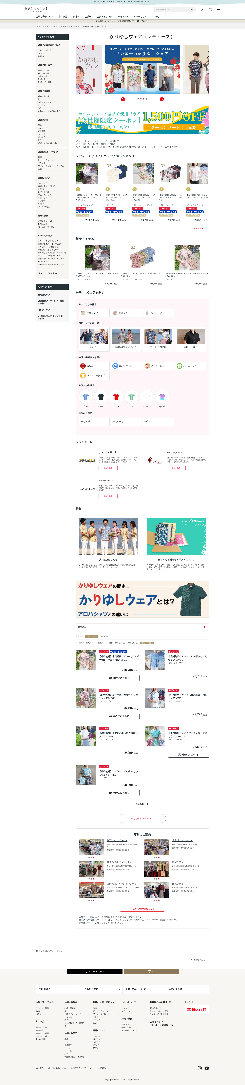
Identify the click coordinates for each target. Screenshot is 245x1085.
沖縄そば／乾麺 (42, 1033)
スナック (68, 1048)
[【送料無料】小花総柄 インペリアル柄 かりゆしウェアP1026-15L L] (86, 660)
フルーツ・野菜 (42, 1008)
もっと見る (198, 228)
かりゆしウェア (129, 1002)
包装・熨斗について (135, 989)
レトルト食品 (41, 1036)
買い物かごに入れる (119, 678)
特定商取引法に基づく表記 (82, 1068)
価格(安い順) (120, 643)
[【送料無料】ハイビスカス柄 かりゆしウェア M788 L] (155, 698)
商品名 (100, 643)
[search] (193, 9)
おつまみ (68, 1051)
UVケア (96, 1045)
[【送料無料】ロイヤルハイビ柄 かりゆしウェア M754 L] (86, 775)
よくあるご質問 (90, 989)
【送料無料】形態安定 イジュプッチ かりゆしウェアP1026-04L (170, 197)
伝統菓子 (68, 1045)
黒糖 (66, 1039)
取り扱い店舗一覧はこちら (142, 909)
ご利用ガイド (45, 989)
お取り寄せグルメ (44, 1002)
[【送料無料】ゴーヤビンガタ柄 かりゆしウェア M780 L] (86, 698)
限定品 (96, 1048)
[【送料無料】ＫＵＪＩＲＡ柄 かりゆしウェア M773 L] (155, 660)
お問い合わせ (175, 989)
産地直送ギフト (156, 1008)
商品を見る (108, 468)
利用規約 (102, 1068)
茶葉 (95, 1023)
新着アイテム (85, 238)
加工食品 (40, 1021)
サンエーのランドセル (159, 1014)
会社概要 (39, 1068)
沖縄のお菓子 (71, 1033)
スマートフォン (96, 971)
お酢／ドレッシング (73, 1014)
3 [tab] (143, 99)
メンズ (124, 1008)
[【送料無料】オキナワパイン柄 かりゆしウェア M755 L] (155, 736)
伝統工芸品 (126, 1027)
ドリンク (96, 1020)
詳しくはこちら (144, 21)
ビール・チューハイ (101, 1011)
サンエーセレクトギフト (160, 1011)
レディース (126, 1011)
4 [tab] (146, 99)
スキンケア (97, 1036)
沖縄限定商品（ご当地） (75, 1057)
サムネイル (104, 636)
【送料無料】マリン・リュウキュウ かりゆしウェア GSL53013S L (116, 197)
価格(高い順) (133, 643)
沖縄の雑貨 (127, 1018)
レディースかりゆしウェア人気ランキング (105, 156)
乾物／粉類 (40, 1039)
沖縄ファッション (129, 1024)
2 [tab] (141, 99)
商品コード (90, 643)
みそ (66, 1020)
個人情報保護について (57, 1068)
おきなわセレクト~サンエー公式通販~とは (162, 1023)
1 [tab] (138, 99)
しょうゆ (68, 1017)
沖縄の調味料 (71, 1002)
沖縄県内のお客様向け (160, 1002)
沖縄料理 (39, 1030)
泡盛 (95, 1008)
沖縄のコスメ (99, 1030)
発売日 (109, 643)
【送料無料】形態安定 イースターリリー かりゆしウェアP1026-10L (143, 197)
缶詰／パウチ (41, 1027)
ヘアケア (96, 1042)
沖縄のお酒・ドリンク (103, 1002)
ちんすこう (69, 1042)
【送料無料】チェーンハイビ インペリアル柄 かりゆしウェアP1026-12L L (88, 197)
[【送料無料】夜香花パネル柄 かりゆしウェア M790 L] (86, 736)
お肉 (38, 1011)
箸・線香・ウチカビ (130, 1030)
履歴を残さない (201, 960)
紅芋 (66, 1054)
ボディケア (97, 1039)
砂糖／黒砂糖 (70, 1008)
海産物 (39, 1014)
